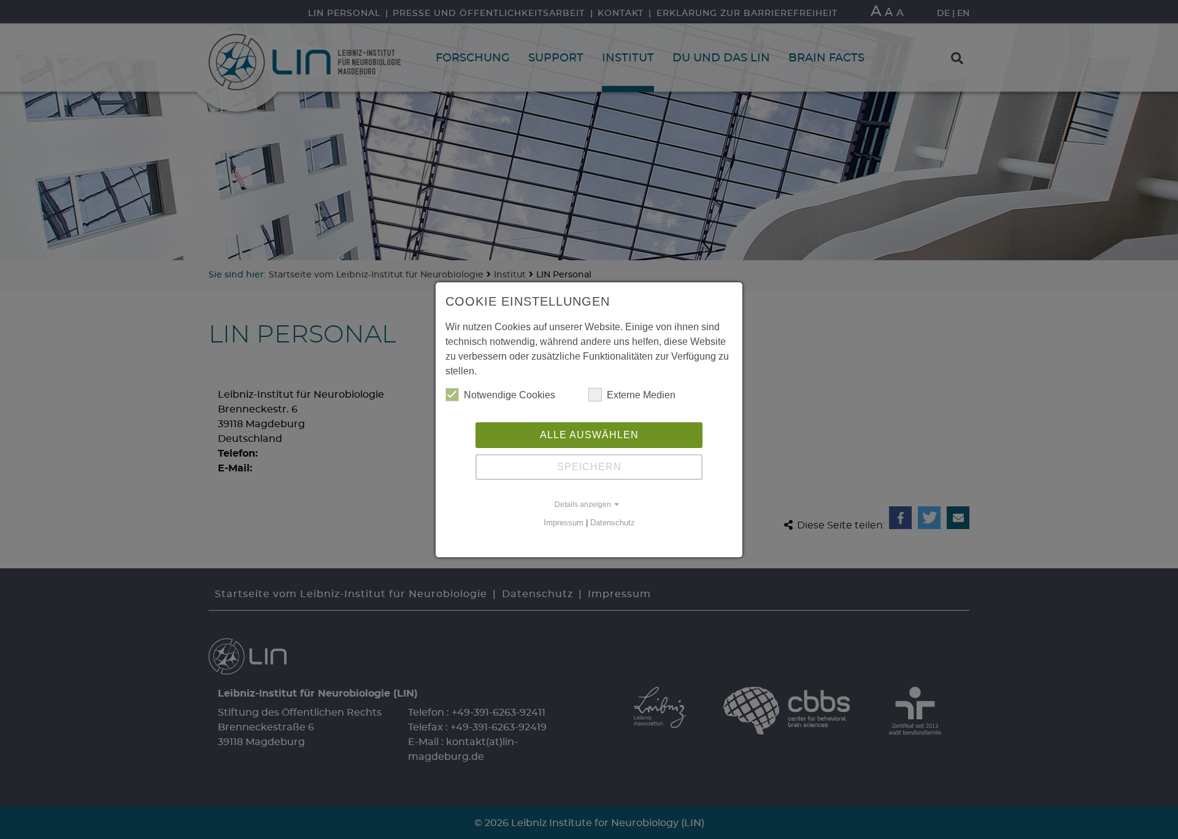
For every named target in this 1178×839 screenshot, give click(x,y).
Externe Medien (641, 395)
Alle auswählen (589, 435)
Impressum (563, 522)
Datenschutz (612, 522)
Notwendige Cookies (509, 395)
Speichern (589, 467)
